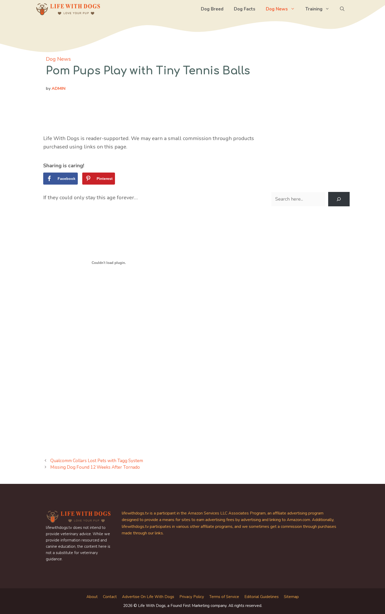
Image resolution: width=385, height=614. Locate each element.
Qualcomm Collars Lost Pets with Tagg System (96, 461)
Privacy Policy (191, 596)
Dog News (277, 9)
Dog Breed (212, 9)
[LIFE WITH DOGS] (68, 9)
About (92, 596)
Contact (110, 596)
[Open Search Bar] (342, 9)
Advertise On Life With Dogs (148, 596)
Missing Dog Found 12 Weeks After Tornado (95, 467)
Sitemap (291, 596)
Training (313, 9)
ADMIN (58, 88)
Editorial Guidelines (261, 596)
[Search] (339, 199)
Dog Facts (244, 9)
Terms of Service (224, 596)
